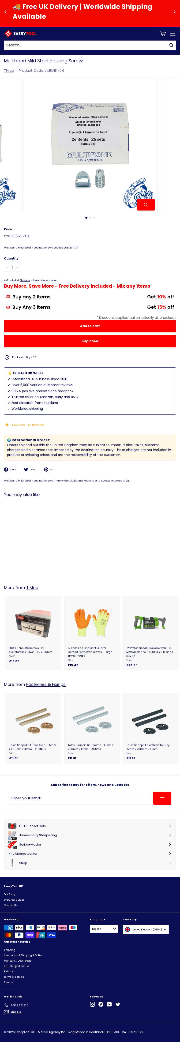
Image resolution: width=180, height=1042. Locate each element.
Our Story (9, 894)
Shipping (25, 280)
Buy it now (90, 341)
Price (8, 229)
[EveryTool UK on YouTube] (109, 1004)
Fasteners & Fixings (46, 684)
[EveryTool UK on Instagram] (92, 1004)
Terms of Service (14, 977)
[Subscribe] (162, 798)
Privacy (8, 982)
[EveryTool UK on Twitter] (117, 1004)
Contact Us (10, 905)
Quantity (11, 258)
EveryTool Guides (14, 900)
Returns (9, 971)
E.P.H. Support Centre (16, 966)
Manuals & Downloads (17, 961)
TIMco (9, 70)
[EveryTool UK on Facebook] (100, 1004)
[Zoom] (146, 205)
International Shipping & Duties (23, 955)
